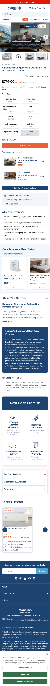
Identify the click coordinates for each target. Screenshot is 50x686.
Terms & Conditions (14, 628)
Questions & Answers (15, 481)
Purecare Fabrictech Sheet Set (14, 529)
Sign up (42, 571)
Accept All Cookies (25, 681)
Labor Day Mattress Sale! (25, 2)
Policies (5, 600)
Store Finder (37, 8)
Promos (37, 19)
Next (45, 37)
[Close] (47, 654)
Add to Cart (25, 145)
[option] (11, 100)
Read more (7, 321)
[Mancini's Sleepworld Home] (14, 8)
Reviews (8, 489)
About (4, 587)
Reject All (25, 674)
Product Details (12, 474)
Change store (12, 204)
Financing (8, 19)
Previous (4, 37)
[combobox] (25, 14)
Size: (7, 94)
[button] (24, 19)
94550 (46, 76)
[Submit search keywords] (5, 14)
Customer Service (9, 593)
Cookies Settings (25, 667)
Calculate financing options (25, 188)
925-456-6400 (7, 619)
